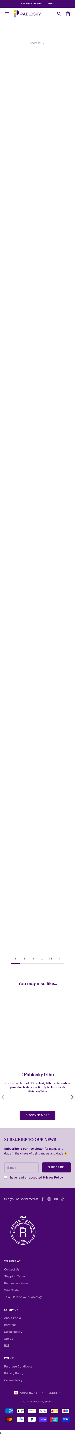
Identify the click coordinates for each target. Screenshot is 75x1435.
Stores (8, 1338)
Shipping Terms (14, 1276)
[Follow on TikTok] (62, 1199)
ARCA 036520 (48, 517)
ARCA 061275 (48, 879)
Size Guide (11, 1290)
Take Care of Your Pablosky (23, 1297)
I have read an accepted (36, 1177)
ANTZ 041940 (12, 222)
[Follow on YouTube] (56, 1199)
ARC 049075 (47, 819)
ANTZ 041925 (48, 161)
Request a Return (16, 1283)
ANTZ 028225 (12, 104)
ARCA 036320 (48, 397)
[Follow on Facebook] (42, 1199)
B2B (7, 1345)
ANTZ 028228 (48, 104)
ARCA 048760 (12, 638)
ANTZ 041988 (12, 279)
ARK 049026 (47, 749)
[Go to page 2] (59, 958)
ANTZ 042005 (48, 279)
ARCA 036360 (12, 457)
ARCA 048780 (48, 638)
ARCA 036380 (48, 457)
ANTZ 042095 (12, 394)
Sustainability (13, 1331)
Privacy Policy (53, 1177)
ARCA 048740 (48, 577)
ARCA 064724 (12, 940)
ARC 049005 (48, 697)
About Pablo (12, 1318)
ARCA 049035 (12, 809)
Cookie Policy (13, 1380)
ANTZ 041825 (12, 164)
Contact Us (11, 1269)
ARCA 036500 (12, 517)
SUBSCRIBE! (56, 1167)
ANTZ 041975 (48, 222)
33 (50, 958)
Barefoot (10, 1325)
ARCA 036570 (12, 577)
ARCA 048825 (12, 698)
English (53, 1392)
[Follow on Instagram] (49, 1199)
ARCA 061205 (12, 879)
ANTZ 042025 (12, 337)
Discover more (37, 1115)
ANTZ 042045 (48, 337)
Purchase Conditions (18, 1366)
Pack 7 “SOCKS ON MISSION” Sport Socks (23, 1055)
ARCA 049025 (12, 758)
